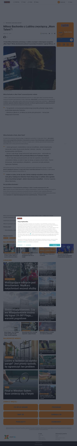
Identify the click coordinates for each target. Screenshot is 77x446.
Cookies (24, 241)
